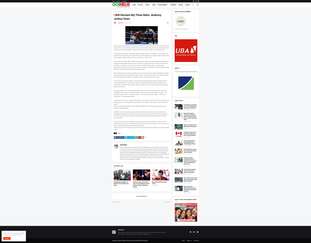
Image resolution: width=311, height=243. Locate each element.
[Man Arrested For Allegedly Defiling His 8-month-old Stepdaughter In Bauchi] (179, 188)
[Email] (142, 137)
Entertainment (162, 5)
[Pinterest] (139, 137)
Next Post (167, 202)
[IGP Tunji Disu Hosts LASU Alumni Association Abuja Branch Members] (179, 180)
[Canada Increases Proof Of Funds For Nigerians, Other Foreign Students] (179, 134)
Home (113, 1)
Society (147, 5)
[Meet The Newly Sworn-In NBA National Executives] (179, 126)
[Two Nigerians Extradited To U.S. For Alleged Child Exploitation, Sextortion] (179, 106)
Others (187, 5)
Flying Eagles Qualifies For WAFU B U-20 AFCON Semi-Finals (121, 183)
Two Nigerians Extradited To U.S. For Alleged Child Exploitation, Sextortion (190, 106)
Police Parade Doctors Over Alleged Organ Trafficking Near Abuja (189, 142)
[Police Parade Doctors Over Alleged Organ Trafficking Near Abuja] (179, 142)
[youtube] (198, 1)
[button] (193, 5)
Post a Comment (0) (141, 196)
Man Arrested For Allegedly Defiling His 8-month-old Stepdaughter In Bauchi (190, 189)
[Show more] (145, 137)
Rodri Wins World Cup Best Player (159, 182)
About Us (118, 1)
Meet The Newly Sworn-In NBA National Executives (190, 125)
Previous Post (116, 202)
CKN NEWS (123, 145)
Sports (181, 5)
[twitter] (195, 1)
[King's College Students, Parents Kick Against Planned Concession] (179, 171)
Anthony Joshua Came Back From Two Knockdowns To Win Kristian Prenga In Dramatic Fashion (141, 184)
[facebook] (193, 1)
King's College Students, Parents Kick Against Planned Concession (190, 171)
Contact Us (124, 1)
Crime (154, 5)
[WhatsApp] (136, 137)
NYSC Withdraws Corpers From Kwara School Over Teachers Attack (190, 151)
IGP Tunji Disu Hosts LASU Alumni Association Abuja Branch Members (190, 179)
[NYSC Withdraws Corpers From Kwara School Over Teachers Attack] (179, 151)
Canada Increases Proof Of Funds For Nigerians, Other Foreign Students (190, 134)
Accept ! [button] (7, 238)
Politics (140, 5)
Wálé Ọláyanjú (144, 240)
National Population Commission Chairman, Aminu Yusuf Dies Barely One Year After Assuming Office (190, 116)
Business (173, 5)
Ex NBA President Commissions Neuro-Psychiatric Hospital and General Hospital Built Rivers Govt (190, 161)
